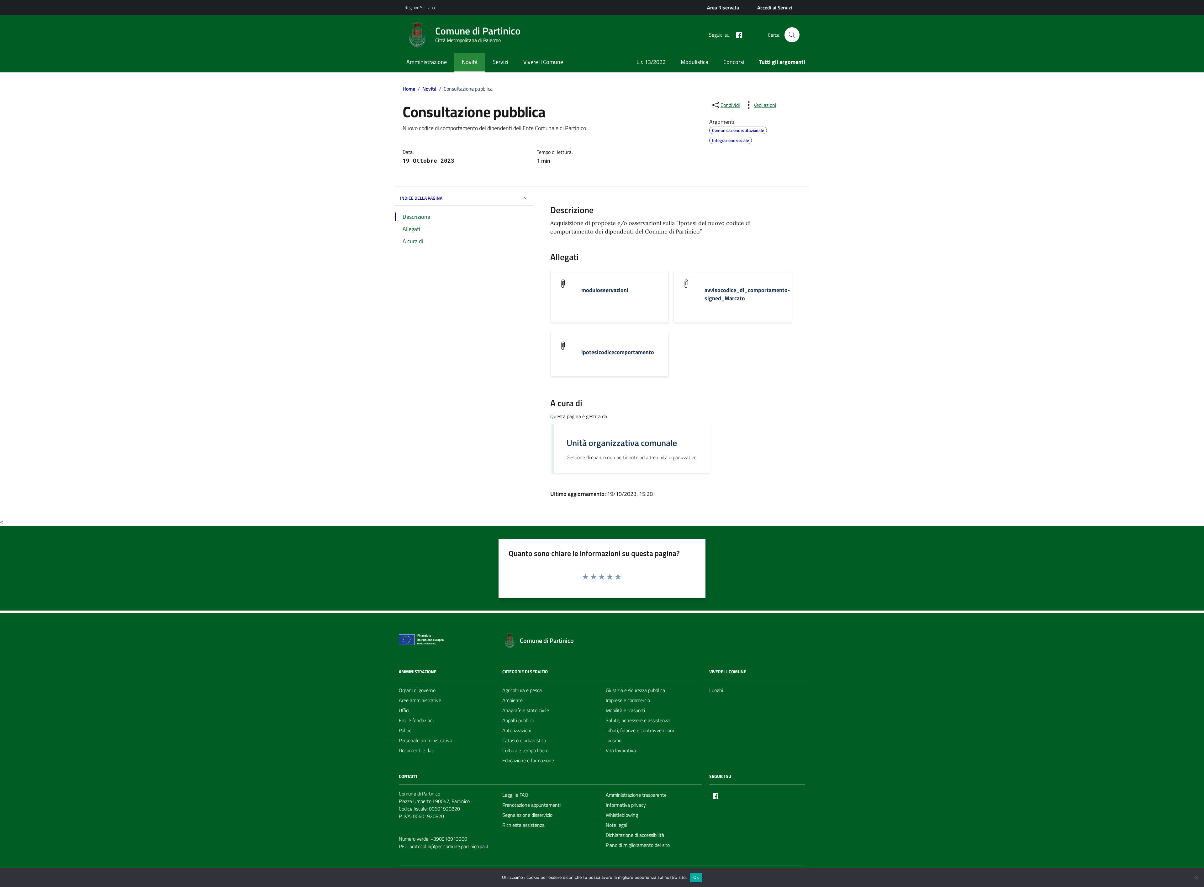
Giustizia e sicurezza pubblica (635, 690)
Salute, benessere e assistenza (638, 720)
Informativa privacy (626, 805)
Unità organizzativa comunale (622, 443)
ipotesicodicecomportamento (617, 352)
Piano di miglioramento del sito (638, 845)
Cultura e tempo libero (525, 750)
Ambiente (512, 700)
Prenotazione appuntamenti (531, 805)
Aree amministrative (420, 700)
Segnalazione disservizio (527, 815)
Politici (405, 730)
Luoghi (716, 690)
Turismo (613, 740)
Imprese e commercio (628, 700)
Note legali (617, 825)
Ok (696, 877)
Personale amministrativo (425, 740)
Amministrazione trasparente (636, 795)
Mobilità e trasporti (625, 710)
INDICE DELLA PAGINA (421, 198)
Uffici (404, 710)
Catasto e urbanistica (524, 740)
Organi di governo (417, 690)
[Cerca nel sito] (792, 34)
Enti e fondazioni (416, 720)
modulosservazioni (604, 290)
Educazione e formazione (528, 760)
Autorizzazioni (516, 730)
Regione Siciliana (419, 7)
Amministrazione (426, 62)
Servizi (500, 62)
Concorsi (733, 62)
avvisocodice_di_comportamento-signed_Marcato (747, 294)
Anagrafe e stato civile (525, 710)
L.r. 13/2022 (651, 62)
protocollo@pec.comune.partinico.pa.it (448, 846)
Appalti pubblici (518, 720)
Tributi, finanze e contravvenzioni (640, 730)
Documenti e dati (416, 750)
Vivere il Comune (543, 62)
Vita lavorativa (621, 750)
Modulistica (694, 62)
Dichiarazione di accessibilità (635, 835)
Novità (470, 62)
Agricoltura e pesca (522, 690)
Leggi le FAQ (515, 795)
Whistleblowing (622, 815)
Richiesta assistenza (523, 825)
